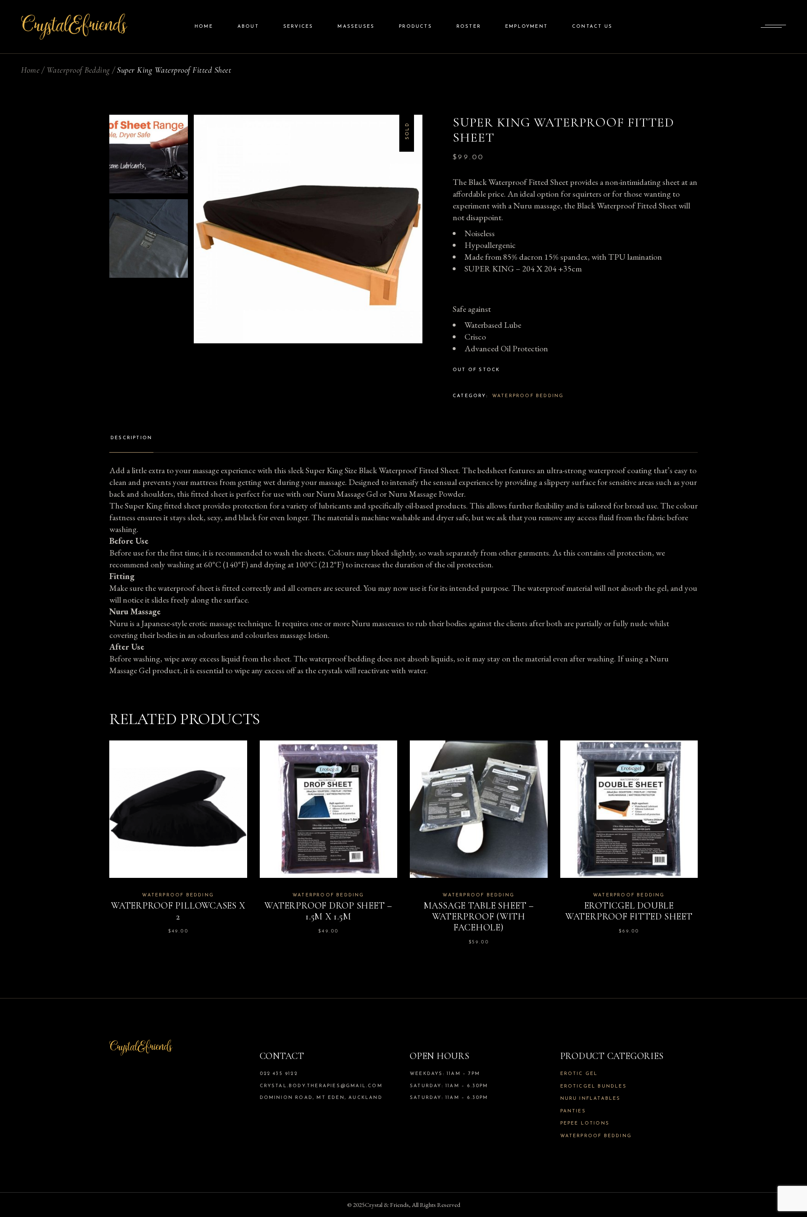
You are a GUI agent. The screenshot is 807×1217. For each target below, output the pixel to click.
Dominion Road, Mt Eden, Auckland (321, 1098)
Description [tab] (131, 438)
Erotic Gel (579, 1074)
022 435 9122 (279, 1074)
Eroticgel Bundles (593, 1086)
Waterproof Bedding (528, 396)
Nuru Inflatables (590, 1098)
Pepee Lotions (585, 1123)
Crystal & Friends (387, 1205)
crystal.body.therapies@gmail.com (321, 1086)
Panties (573, 1111)
